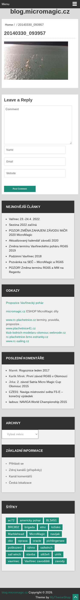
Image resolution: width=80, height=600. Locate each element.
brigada (30, 527)
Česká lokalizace (20, 482)
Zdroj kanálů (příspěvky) (25, 470)
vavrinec (13, 561)
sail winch (14, 554)
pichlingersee (55, 540)
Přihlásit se (16, 463)
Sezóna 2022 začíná (23, 224)
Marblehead (16, 534)
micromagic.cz (15, 311)
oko (10, 540)
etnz (43, 527)
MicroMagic (37, 534)
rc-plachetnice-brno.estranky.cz (27, 336)
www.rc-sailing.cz (17, 341)
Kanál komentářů (20, 476)
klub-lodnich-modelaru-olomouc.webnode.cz (36, 332)
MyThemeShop (60, 597)
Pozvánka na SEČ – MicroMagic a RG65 (36, 262)
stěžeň (45, 554)
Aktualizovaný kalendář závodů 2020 (33, 240)
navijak (55, 534)
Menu (5, 4)
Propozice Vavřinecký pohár (25, 302)
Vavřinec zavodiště (37, 561)
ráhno (31, 547)
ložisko (55, 527)
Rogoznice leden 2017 (34, 370)
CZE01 (13, 392)
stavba (30, 554)
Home (8, 24)
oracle (37, 540)
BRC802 (13, 527)
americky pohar (30, 520)
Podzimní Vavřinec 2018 (25, 256)
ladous (13, 402)
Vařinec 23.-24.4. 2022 (24, 219)
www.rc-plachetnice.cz (21, 319)
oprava (23, 540)
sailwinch (46, 547)
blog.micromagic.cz (40, 11)
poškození (15, 547)
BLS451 (51, 520)
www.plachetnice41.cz (21, 328)
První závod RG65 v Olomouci (46, 376)
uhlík (58, 554)
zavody (60, 561)
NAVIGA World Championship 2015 (43, 402)
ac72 (11, 520)
